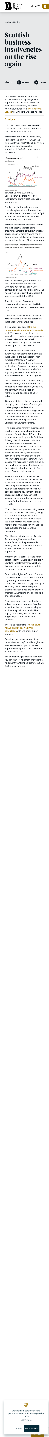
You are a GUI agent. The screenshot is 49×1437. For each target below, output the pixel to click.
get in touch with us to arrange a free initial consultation (23, 627)
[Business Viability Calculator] (45, 6)
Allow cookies (31, 1428)
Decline (18, 1428)
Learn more (26, 1419)
